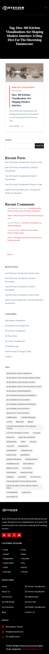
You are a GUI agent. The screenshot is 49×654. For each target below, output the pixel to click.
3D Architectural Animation (19, 373)
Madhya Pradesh (14, 459)
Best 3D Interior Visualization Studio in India (23, 162)
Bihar (30, 422)
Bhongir (19, 422)
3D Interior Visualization (15, 341)
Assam (9, 422)
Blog (4, 612)
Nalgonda (27, 468)
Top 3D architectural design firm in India (22, 487)
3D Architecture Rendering (19, 391)
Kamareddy (12, 450)
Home (4, 586)
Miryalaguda (12, 468)
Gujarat (36, 433)
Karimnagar (26, 450)
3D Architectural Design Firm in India (23, 378)
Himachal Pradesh (27, 437)
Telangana (35, 477)
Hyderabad (11, 442)
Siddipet (10, 477)
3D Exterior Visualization (15, 331)
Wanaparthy (12, 492)
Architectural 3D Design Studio (18, 351)
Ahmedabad (12, 417)
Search (8, 140)
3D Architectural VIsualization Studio (24, 387)
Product (8, 357)
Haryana (10, 437)
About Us (6, 592)
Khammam (25, 455)
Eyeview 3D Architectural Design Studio (21, 427)
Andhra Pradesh (28, 417)
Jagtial (33, 442)
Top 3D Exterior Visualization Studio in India (23, 184)
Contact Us (30, 612)
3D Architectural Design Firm (17, 326)
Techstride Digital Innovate (32, 649)
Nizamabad (11, 472)
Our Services (7, 597)
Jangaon (10, 446)
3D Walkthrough (11, 346)
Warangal (26, 492)
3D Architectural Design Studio (21, 382)
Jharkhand (23, 446)
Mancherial (28, 464)
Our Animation (8, 607)
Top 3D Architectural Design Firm (21, 481)
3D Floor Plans (11, 336)
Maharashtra (31, 459)
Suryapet (22, 477)
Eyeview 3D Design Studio (18, 433)
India (23, 442)
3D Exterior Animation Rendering (21, 395)
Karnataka (11, 455)
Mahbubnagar (13, 464)
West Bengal (12, 497)
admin (10, 215)
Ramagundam (26, 472)
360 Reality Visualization (23, 87)
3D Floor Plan (30, 602)
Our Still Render (8, 602)
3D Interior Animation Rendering (21, 404)
